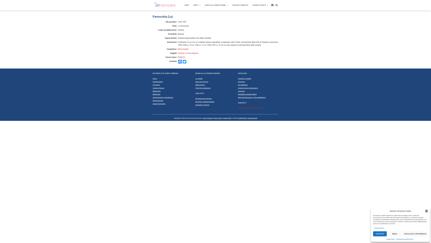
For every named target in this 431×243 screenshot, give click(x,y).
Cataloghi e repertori (202, 105)
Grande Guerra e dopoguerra (248, 88)
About (195, 5)
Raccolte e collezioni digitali (204, 102)
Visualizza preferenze (415, 234)
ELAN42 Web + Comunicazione (247, 118)
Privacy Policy (217, 118)
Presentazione (158, 82)
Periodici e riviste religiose (188, 53)
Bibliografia (157, 91)
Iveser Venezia (207, 118)
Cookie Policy (390, 239)
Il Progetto (156, 85)
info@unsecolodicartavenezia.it (250, 108)
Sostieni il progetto (159, 104)
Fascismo (241, 91)
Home (187, 5)
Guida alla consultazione (215, 5)
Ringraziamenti (158, 101)
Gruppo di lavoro (158, 88)
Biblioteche (156, 94)
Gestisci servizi (379, 228)
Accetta (380, 234)
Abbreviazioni (200, 85)
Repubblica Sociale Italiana (247, 94)
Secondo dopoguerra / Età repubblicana (252, 97)
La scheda (198, 79)
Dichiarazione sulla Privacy (404, 239)
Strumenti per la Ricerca (203, 99)
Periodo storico (259, 5)
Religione (181, 57)
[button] (426, 211)
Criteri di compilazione (203, 88)
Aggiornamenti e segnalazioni (163, 97)
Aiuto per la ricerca (201, 82)
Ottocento (241, 82)
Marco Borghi (183, 49)
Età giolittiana (243, 85)
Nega (394, 234)
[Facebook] (272, 5)
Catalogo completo (240, 5)
